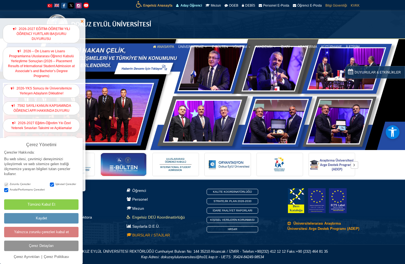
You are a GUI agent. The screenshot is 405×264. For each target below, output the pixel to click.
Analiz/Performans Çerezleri (27, 189)
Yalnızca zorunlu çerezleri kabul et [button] (41, 232)
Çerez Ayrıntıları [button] (27, 257)
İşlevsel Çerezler (65, 184)
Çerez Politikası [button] (56, 257)
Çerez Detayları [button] (41, 246)
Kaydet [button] (41, 218)
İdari (285, 47)
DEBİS (250, 5)
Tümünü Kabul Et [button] (41, 204)
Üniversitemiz (191, 47)
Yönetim (240, 47)
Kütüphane (331, 47)
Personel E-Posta (276, 5)
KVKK (355, 5)
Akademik (264, 47)
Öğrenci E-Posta (309, 5)
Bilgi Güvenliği (336, 5)
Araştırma (307, 47)
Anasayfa (165, 47)
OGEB (233, 5)
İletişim (353, 47)
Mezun (216, 5)
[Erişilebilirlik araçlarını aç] (392, 132)
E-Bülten (220, 47)
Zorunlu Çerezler (20, 184)
